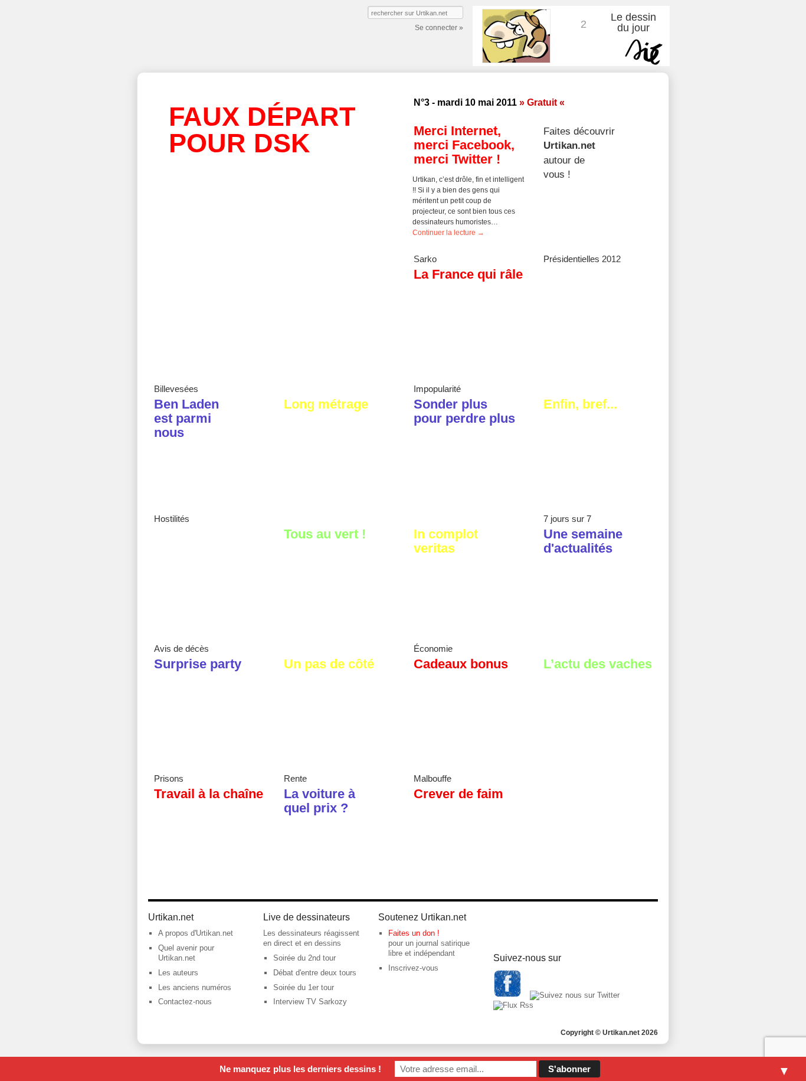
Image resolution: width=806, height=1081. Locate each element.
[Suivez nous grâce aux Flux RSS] (513, 1005)
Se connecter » (439, 28)
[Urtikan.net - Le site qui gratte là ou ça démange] (222, 36)
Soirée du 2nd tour (304, 957)
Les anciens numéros (194, 987)
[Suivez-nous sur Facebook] (507, 995)
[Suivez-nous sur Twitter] (575, 995)
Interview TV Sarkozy (310, 1001)
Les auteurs (178, 972)
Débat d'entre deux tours (314, 972)
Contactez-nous (185, 1001)
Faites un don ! (414, 933)
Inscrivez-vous (413, 968)
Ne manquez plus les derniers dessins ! (300, 1069)
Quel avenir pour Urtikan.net (186, 952)
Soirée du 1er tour (303, 987)
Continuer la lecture (448, 232)
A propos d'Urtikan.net (195, 933)
